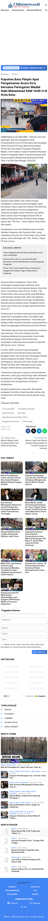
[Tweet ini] (33, 430)
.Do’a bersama (8, 409)
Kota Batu (22, 413)
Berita (3, 765)
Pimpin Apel (27, 421)
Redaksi (12, 887)
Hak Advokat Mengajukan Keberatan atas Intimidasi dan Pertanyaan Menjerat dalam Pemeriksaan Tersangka (11, 508)
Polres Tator (11, 722)
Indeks (35, 894)
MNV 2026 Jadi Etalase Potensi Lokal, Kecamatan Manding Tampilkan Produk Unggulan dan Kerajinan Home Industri (11, 569)
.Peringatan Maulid (26, 409)
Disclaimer (12, 894)
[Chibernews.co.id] (24, 5)
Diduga (8, 710)
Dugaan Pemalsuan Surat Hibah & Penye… (24, 817)
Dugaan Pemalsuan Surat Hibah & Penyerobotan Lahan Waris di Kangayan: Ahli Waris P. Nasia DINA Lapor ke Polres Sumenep (35, 538)
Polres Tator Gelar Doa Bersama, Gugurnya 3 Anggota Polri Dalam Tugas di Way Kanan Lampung (21, 270)
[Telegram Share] (39, 430)
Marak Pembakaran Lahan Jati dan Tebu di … (22, 767)
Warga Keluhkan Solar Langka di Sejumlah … (24, 806)
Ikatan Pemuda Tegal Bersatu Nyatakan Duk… (25, 851)
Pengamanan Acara (10, 421)
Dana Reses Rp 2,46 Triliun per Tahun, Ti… (25, 832)
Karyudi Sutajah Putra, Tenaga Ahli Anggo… (27, 841)
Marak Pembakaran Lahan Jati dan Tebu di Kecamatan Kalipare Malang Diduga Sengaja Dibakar (11, 479)
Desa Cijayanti (11, 727)
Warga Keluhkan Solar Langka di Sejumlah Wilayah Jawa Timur (10, 534)
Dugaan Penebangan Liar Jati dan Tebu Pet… (27, 777)
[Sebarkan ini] (28, 430)
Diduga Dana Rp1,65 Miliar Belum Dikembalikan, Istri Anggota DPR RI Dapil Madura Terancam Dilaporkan (10, 598)
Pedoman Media (12, 890)
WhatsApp (36, 903)
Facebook (14, 903)
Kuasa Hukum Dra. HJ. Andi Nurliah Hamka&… (27, 870)
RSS (25, 907)
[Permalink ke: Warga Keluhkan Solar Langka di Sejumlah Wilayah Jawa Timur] (12, 524)
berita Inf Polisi (21, 812)
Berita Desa (11, 765)
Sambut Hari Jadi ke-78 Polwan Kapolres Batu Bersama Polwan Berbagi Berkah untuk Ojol (35, 567)
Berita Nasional (21, 782)
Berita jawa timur (32, 771)
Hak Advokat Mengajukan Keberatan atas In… (26, 786)
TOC (35, 890)
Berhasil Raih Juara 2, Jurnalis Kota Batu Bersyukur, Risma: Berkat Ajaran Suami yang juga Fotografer (23, 261)
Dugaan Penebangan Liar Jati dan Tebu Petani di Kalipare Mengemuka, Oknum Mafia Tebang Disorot (36, 479)
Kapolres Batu (8, 413)
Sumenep (9, 718)
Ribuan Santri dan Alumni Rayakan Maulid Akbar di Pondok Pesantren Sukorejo (36, 443)
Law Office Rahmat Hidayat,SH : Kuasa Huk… (26, 860)
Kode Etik (35, 887)
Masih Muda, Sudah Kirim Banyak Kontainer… (24, 797)
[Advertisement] (24, 39)
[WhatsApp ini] (44, 430)
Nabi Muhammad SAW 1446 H (15, 417)
